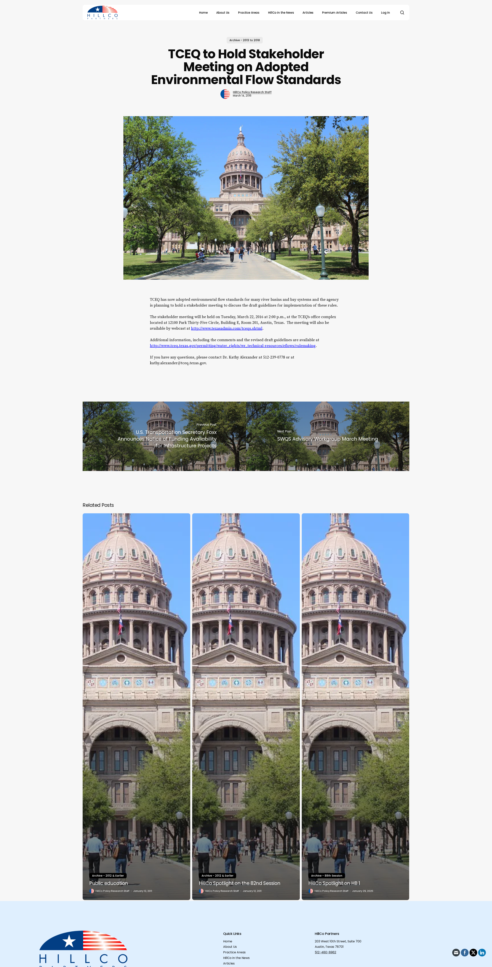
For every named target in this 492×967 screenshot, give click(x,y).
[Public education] (136, 706)
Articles (229, 963)
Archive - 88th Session (326, 876)
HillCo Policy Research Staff (252, 92)
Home (227, 941)
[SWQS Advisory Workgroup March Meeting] (327, 436)
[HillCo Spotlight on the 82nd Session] (246, 706)
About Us (230, 946)
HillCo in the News (236, 958)
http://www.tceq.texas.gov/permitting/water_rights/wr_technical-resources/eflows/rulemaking (233, 345)
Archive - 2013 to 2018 (244, 40)
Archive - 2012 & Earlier (108, 876)
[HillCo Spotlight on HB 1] (355, 706)
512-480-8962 (325, 952)
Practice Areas (234, 952)
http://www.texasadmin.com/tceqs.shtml (226, 328)
